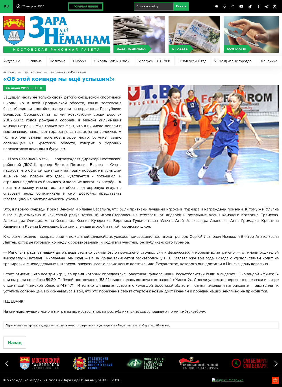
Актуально (11, 61)
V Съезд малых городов (232, 61)
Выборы (79, 61)
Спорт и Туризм (32, 72)
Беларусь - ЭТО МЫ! (154, 61)
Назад (15, 342)
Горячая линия (86, 6)
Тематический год (192, 61)
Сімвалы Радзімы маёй (112, 61)
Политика (57, 61)
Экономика (268, 61)
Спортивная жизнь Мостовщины (68, 72)
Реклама (35, 61)
